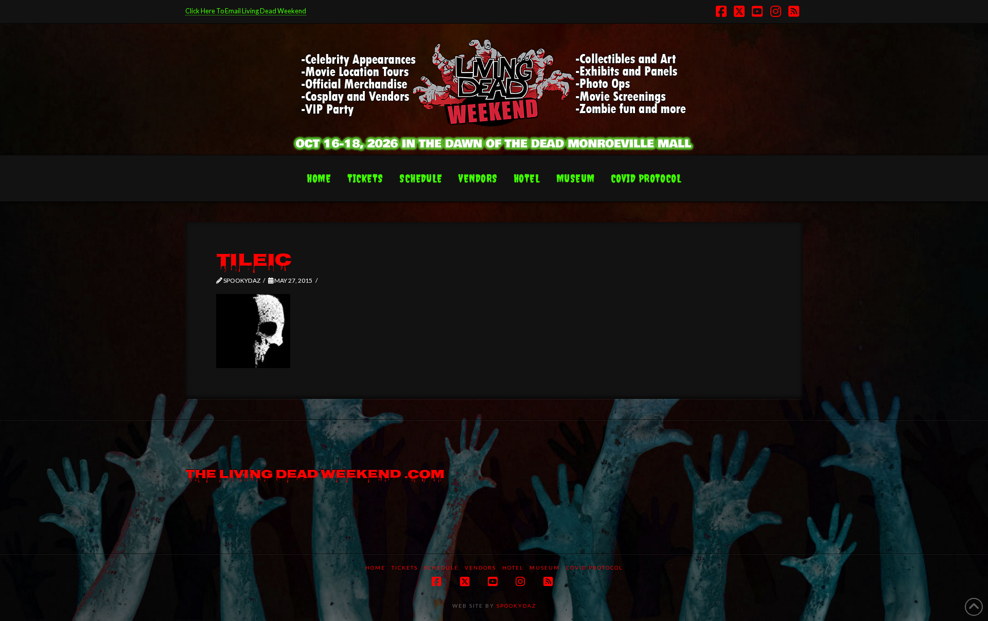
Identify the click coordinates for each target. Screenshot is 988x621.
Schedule (441, 567)
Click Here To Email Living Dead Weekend (245, 11)
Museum (545, 567)
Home (375, 567)
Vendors (480, 567)
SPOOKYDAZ (515, 605)
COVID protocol (594, 567)
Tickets (405, 567)
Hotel (512, 567)
